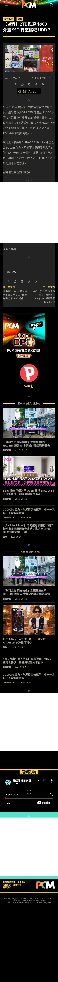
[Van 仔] (29, 373)
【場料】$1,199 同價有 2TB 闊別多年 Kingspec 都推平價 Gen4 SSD (42, 296)
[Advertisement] (29, 212)
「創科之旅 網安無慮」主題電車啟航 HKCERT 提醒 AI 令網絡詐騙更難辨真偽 (26, 444)
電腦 (5, 536)
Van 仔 (16, 78)
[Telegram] (29, 84)
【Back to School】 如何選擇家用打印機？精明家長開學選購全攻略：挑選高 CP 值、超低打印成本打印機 (28, 529)
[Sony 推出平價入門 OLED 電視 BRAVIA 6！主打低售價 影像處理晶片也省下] (29, 471)
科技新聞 (8, 19)
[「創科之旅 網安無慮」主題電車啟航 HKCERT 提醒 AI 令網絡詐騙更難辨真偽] (29, 423)
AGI (14, 271)
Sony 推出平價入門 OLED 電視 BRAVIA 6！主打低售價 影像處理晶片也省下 (29, 492)
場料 (20, 19)
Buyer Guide (10, 517)
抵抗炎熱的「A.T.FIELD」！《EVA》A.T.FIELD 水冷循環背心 (25, 641)
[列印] (43, 84)
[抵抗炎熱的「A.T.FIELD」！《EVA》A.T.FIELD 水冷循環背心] (29, 620)
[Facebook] (15, 84)
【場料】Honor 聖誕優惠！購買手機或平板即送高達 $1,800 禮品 (15, 294)
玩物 (5, 647)
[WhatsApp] (22, 84)
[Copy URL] (36, 84)
